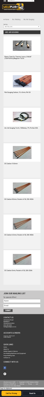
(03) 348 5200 (8, 325)
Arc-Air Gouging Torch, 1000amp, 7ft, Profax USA (21, 128)
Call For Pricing (11, 393)
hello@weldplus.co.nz (10, 327)
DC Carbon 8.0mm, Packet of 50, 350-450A (18, 199)
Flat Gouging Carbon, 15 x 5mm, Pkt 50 (17, 92)
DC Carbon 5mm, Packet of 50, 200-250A (18, 270)
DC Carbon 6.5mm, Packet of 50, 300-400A (18, 235)
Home (7, 19)
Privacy (30, 384)
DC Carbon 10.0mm (11, 163)
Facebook (5, 368)
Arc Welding (16, 19)
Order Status (7, 337)
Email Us (32, 393)
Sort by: (6, 24)
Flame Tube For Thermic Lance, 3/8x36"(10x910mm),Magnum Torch (18, 57)
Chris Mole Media (15, 386)
